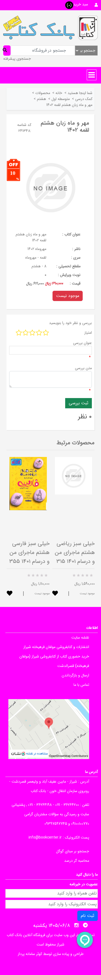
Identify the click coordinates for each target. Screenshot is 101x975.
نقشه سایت (80, 637)
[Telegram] (85, 925)
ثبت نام (87, 915)
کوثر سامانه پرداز (30, 954)
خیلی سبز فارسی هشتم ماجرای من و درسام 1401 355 (29, 552)
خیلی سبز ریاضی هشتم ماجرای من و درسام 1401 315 (75, 552)
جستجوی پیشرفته (17, 59)
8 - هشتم (39, 266)
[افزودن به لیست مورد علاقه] (9, 593)
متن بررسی (83, 368)
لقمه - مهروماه (35, 258)
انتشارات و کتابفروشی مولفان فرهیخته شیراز (56, 647)
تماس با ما (81, 685)
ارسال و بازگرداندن (75, 675)
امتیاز (88, 333)
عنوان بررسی (82, 343)
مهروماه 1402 (36, 249)
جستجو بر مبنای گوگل (72, 851)
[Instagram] (76, 925)
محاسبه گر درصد (76, 861)
